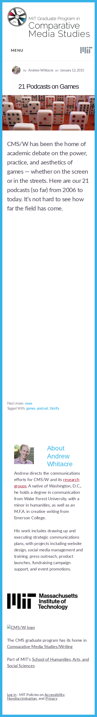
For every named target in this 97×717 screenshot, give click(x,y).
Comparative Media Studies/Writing (40, 647)
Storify (54, 408)
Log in (11, 695)
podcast (42, 408)
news (28, 403)
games (30, 408)
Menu (17, 50)
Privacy (51, 698)
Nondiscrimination (22, 698)
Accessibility (54, 695)
